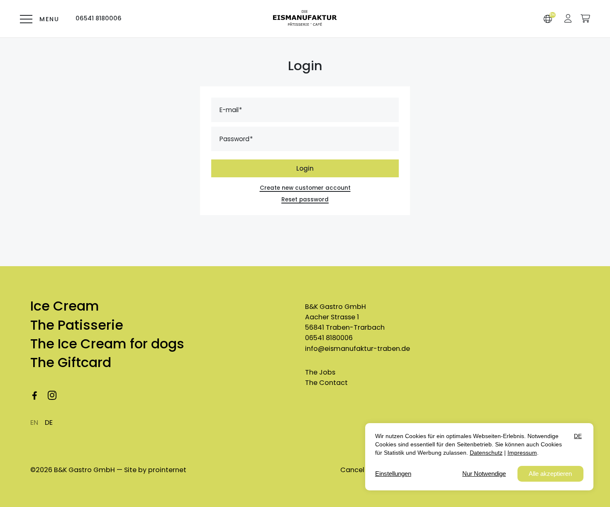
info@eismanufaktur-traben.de (357, 348)
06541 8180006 (329, 338)
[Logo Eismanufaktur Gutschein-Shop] (305, 19)
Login (305, 168)
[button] (568, 18)
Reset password (305, 199)
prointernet (167, 470)
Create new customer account (305, 188)
